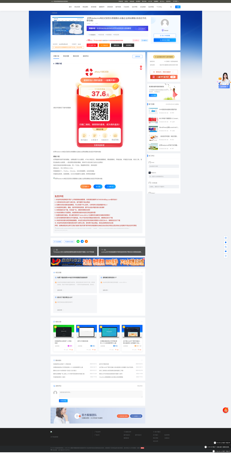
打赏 (98, 186)
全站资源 (143, 7)
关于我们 (155, 435)
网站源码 (85, 7)
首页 (70, 7)
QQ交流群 (153, 95)
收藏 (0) (145, 40)
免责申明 (168, 1)
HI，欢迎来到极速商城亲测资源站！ (60, 1)
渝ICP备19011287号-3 (64, 450)
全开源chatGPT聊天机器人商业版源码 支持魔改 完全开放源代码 (132, 342)
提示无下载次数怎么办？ (65, 297)
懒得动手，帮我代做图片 (163, 72)
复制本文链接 (69, 241)
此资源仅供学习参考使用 (165, 57)
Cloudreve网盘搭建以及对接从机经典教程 (111, 377)
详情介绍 (56, 56)
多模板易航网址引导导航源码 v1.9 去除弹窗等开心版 (108, 342)
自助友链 (132, 1)
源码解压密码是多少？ (110, 277)
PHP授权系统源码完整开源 (168, 109)
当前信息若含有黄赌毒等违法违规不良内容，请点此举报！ (69, 47)
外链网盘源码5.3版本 (59, 377)
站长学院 (134, 7)
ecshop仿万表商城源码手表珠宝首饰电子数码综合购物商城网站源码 (122, 252)
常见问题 (66, 56)
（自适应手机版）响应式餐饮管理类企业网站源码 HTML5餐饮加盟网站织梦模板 (169, 136)
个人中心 (159, 7)
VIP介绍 (150, 1)
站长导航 (151, 7)
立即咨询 (137, 56)
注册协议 (166, 438)
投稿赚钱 (156, 1)
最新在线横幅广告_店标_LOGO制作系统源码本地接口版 (68, 373)
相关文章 (76, 56)
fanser (166, 30)
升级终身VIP (105, 40)
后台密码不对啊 (154, 166)
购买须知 (144, 1)
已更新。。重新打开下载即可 (157, 186)
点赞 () (137, 40)
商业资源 (77, 7)
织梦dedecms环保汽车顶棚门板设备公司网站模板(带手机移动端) (169, 145)
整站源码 (89, 23)
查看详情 (59, 290)
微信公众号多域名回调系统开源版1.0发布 (110, 373)
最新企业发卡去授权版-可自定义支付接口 (65, 370)
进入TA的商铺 (166, 35)
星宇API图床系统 (83, 341)
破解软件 (101, 7)
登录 (178, 7)
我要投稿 (54, 13)
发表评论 (86, 56)
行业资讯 (126, 7)
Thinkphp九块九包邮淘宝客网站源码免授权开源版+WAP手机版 (73, 252)
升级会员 (143, 28)
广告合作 (97, 435)
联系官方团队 (124, 416)
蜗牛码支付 (138, 435)
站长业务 (155, 441)
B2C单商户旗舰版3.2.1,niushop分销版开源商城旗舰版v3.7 (169, 118)
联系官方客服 (166, 40)
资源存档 (121, 1)
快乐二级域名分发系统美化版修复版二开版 (111, 370)
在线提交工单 (137, 416)
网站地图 (54, 450)
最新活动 (116, 45)
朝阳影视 (126, 438)
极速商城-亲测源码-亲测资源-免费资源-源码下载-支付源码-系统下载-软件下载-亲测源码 (73, 228)
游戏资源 (110, 7)
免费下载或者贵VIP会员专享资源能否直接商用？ (73, 277)
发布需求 (138, 1)
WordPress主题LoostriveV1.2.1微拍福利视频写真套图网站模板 (169, 127)
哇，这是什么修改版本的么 (157, 176)
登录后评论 (63, 400)
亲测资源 (93, 7)
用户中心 (162, 1)
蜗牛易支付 (127, 435)
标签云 (126, 1)
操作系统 (118, 7)
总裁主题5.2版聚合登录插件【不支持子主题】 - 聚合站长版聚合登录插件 (223, 442)
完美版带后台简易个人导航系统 (63, 342)
